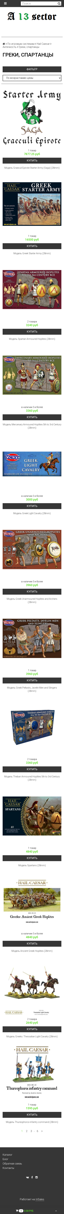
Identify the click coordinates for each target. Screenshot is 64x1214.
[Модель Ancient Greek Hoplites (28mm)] (32, 901)
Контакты (8, 1168)
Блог (5, 1159)
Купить (32, 160)
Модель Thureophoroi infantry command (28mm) (32, 1122)
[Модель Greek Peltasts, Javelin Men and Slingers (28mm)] (32, 638)
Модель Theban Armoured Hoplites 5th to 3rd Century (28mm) (32, 778)
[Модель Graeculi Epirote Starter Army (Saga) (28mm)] (32, 118)
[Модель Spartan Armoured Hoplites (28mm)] (32, 289)
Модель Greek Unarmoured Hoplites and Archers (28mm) (32, 600)
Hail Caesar (43, 43)
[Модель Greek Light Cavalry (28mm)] (32, 464)
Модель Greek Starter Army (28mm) (32, 253)
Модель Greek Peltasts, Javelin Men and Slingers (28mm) (32, 689)
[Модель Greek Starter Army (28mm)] (32, 204)
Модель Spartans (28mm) (32, 865)
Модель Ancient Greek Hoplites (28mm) (32, 951)
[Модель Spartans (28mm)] (32, 816)
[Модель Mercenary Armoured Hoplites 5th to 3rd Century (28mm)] (32, 375)
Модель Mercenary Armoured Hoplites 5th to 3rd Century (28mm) (32, 426)
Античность (9, 47)
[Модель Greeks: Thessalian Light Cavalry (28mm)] (32, 987)
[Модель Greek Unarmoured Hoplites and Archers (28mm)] (32, 549)
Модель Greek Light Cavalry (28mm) (32, 513)
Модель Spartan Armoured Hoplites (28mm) (32, 339)
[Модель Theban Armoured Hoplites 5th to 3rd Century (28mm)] (32, 727)
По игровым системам (20, 43)
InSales (40, 1199)
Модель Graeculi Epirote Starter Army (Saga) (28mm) (32, 168)
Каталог (7, 1154)
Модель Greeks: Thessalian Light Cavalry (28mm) (32, 1036)
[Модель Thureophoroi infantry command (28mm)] (32, 1072)
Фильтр (32, 69)
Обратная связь (12, 1163)
